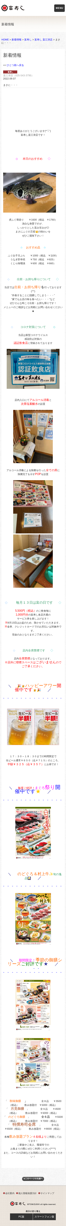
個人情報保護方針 (27, 1193)
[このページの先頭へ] (33, 1180)
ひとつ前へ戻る (15, 65)
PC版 (21, 1216)
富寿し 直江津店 (43, 39)
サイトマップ (47, 1193)
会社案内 (9, 1193)
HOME (5, 39)
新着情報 (16, 39)
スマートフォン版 (44, 1216)
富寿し (28, 39)
